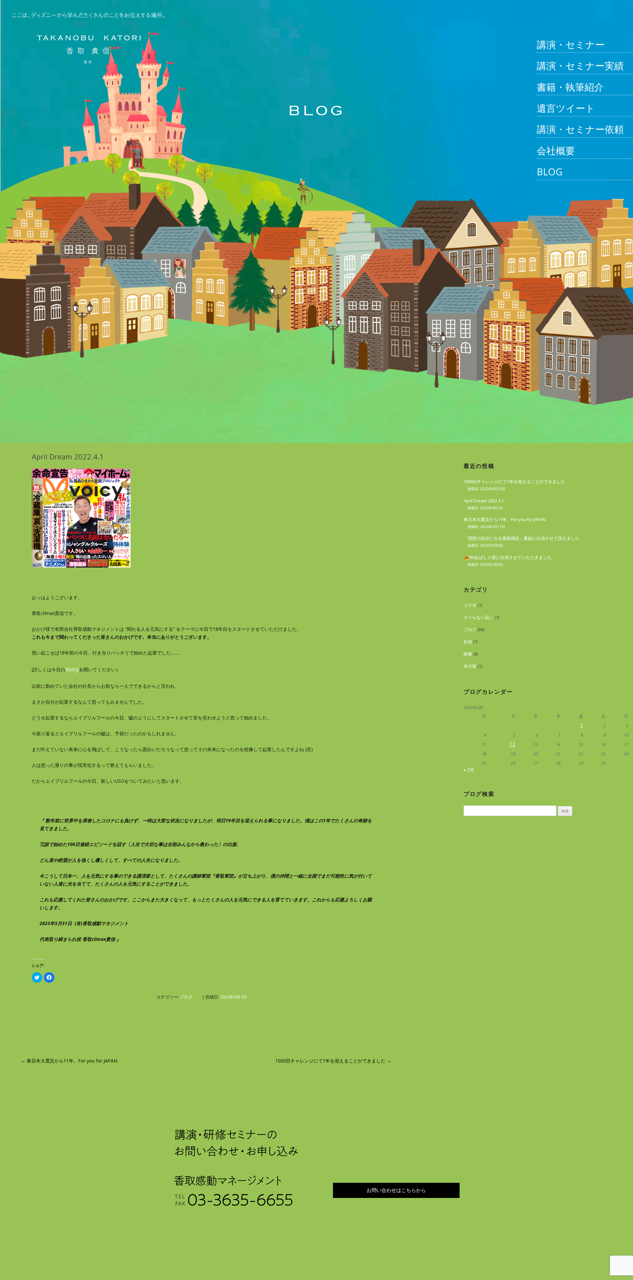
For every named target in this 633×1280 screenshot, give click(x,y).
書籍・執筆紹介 (570, 86)
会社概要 (556, 150)
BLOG (549, 171)
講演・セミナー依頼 (580, 129)
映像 (468, 654)
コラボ (470, 605)
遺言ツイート (566, 108)
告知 (468, 642)
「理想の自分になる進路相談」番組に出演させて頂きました (521, 538)
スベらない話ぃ (479, 617)
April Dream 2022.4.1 (484, 501)
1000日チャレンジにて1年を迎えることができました (333, 1061)
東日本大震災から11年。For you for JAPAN (69, 1061)
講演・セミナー (571, 44)
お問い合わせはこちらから (396, 1190)
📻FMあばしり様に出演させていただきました (508, 557)
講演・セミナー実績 (580, 65)
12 (512, 744)
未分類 (470, 666)
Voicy (72, 669)
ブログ (186, 997)
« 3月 (469, 770)
